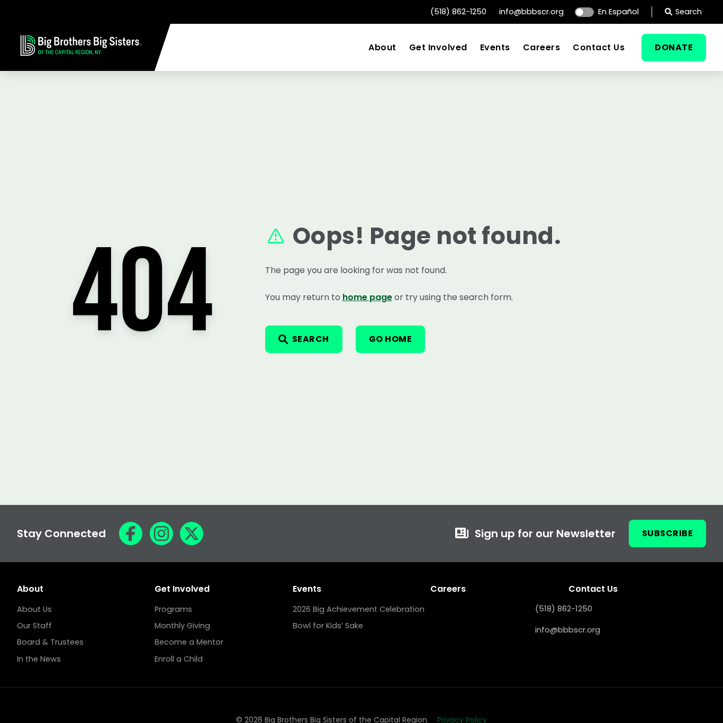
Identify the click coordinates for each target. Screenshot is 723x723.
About (382, 47)
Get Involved (438, 47)
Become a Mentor (189, 642)
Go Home (390, 339)
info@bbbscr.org (531, 11)
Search (688, 11)
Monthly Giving (182, 625)
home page (367, 297)
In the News (39, 659)
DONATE (674, 47)
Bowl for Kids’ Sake (328, 625)
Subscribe (667, 533)
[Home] (81, 56)
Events (495, 47)
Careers (542, 47)
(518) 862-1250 (458, 11)
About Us (34, 609)
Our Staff (34, 625)
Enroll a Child (179, 659)
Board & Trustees (50, 642)
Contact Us (599, 47)
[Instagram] (161, 533)
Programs (173, 609)
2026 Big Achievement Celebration (358, 609)
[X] (191, 533)
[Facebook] (130, 533)
